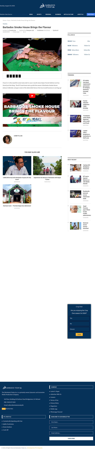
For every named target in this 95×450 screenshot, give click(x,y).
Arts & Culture (68, 14)
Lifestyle (80, 14)
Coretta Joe (12, 30)
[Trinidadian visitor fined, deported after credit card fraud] (75, 118)
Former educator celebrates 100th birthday (86, 104)
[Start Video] (32, 110)
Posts (8, 20)
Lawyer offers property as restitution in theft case (87, 134)
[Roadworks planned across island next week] (75, 194)
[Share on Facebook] (8, 76)
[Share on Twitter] (11, 76)
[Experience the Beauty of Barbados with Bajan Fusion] (47, 165)
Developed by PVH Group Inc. (35, 448)
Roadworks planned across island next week (86, 194)
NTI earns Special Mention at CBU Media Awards (86, 180)
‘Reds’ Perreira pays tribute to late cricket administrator (87, 210)
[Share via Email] (20, 76)
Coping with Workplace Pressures (86, 166)
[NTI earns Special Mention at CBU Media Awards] (75, 179)
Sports (39, 14)
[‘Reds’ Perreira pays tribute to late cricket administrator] (75, 209)
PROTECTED (9, 409)
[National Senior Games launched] (75, 226)
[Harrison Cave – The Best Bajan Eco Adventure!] (17, 193)
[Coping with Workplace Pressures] (75, 168)
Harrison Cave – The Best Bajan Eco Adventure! (17, 206)
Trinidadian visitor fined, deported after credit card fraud (86, 119)
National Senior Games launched (86, 225)
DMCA (4, 409)
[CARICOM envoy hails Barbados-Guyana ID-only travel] (17, 165)
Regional (48, 14)
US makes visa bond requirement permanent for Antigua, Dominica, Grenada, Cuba (86, 87)
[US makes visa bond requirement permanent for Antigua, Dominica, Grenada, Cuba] (75, 83)
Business (58, 14)
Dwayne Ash (30, 30)
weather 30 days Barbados (20, 14)
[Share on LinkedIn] (14, 76)
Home (4, 20)
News (31, 14)
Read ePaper (91, 14)
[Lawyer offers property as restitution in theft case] (75, 133)
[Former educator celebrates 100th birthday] (75, 103)
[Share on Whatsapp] (17, 76)
